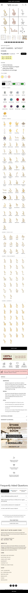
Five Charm (4, 222)
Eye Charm (10, 169)
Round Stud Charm (23, 200)
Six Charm (10, 222)
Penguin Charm (10, 199)
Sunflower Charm (10, 208)
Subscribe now (14, 523)
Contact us (4, 563)
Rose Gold (9, 76)
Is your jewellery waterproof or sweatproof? (10, 504)
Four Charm (23, 215)
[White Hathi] (12, 5)
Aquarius (11, 239)
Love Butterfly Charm (10, 177)
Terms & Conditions (7, 564)
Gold (2, 76)
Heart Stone (11, 95)
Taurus (5, 246)
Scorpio (17, 253)
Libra (11, 253)
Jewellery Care (5, 559)
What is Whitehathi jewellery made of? (9, 496)
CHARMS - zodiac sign (7, 232)
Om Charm (17, 192)
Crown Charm (10, 153)
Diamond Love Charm (23, 154)
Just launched (5, 570)
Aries (23, 239)
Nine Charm (5, 229)
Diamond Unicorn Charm (10, 162)
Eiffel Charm (17, 161)
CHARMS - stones (6, 87)
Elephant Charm (23, 161)
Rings (2, 578)
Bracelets (4, 576)
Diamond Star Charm (4, 162)
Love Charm (17, 176)
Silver (5, 76)
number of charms (6, 81)
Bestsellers (4, 574)
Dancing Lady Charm (17, 153)
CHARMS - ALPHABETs (7, 300)
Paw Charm (23, 192)
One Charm (4, 215)
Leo (23, 246)
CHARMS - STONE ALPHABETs (8, 256)
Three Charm (17, 215)
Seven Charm (17, 222)
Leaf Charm (23, 169)
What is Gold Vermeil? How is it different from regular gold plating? (13, 500)
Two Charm (10, 215)
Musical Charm (10, 192)
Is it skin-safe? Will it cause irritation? (9, 508)
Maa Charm (10, 184)
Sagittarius (23, 253)
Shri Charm (4, 207)
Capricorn (4, 239)
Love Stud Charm (4, 185)
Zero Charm (23, 207)
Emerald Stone (5, 95)
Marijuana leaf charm (16, 184)
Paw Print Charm (4, 199)
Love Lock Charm (23, 176)
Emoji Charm (5, 169)
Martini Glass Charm (23, 185)
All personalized (6, 572)
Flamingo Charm (17, 169)
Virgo (5, 253)
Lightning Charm (4, 177)
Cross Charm (5, 153)
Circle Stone (17, 95)
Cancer (17, 246)
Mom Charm (5, 192)
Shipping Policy (6, 557)
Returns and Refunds (7, 555)
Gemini (11, 246)
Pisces (17, 239)
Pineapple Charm (17, 199)
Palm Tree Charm (17, 207)
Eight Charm (23, 222)
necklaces (4, 580)
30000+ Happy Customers (14, 1)
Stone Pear (23, 95)
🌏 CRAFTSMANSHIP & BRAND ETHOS (14, 491)
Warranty (4, 561)
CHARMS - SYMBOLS (6, 118)
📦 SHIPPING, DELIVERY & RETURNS (23, 491)
